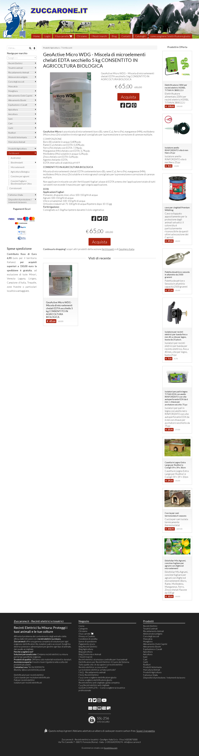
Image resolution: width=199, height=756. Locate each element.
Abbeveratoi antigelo (17, 77)
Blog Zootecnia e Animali (90, 654)
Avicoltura (12, 114)
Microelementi (17, 167)
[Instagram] (99, 701)
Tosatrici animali (15, 67)
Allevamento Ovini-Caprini (20, 95)
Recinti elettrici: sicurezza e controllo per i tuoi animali (103, 659)
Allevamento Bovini (17, 100)
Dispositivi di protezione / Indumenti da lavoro (20, 200)
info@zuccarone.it (132, 742)
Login (47, 36)
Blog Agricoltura (86, 649)
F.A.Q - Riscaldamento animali (92, 672)
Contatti (126, 36)
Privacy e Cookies (87, 636)
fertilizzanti (108, 249)
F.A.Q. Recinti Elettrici (89, 675)
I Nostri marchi (99, 36)
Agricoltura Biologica (20, 171)
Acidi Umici (16, 158)
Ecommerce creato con (99, 748)
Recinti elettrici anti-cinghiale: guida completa (99, 682)
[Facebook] (90, 701)
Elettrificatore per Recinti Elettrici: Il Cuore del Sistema (104, 662)
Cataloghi (140, 36)
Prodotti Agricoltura (51, 48)
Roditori (12, 132)
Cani (10, 123)
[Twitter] (95, 701)
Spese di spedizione (88, 641)
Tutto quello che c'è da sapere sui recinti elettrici (101, 664)
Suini (10, 118)
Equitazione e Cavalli (17, 104)
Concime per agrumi (20, 176)
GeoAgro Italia (126, 249)
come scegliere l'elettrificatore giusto (170, 36)
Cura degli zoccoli (16, 81)
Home (36, 36)
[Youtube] (104, 701)
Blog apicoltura (85, 651)
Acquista (128, 96)
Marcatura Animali (16, 142)
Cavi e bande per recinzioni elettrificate (32, 677)
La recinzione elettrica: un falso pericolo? (97, 669)
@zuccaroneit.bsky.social (33, 669)
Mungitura (13, 91)
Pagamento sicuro (87, 644)
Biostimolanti (17, 162)
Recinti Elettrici (15, 63)
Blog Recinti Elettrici (88, 646)
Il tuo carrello (62, 36)
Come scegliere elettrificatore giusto (95, 680)
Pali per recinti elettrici (24, 680)
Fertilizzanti (67, 48)
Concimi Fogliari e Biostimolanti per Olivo (21, 182)
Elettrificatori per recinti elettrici (29, 675)
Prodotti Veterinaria (17, 137)
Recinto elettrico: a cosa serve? (93, 667)
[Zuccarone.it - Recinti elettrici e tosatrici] (99, 19)
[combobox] (22, 58)
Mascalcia (12, 86)
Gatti (10, 128)
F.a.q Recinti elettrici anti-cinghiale (94, 685)
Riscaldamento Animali (18, 72)
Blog (114, 36)
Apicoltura (13, 109)
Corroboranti (15, 188)
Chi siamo (82, 36)
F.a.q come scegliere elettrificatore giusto (97, 677)
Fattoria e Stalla (15, 195)
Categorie (83, 628)
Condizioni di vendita (88, 638)
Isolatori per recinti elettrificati (28, 682)
